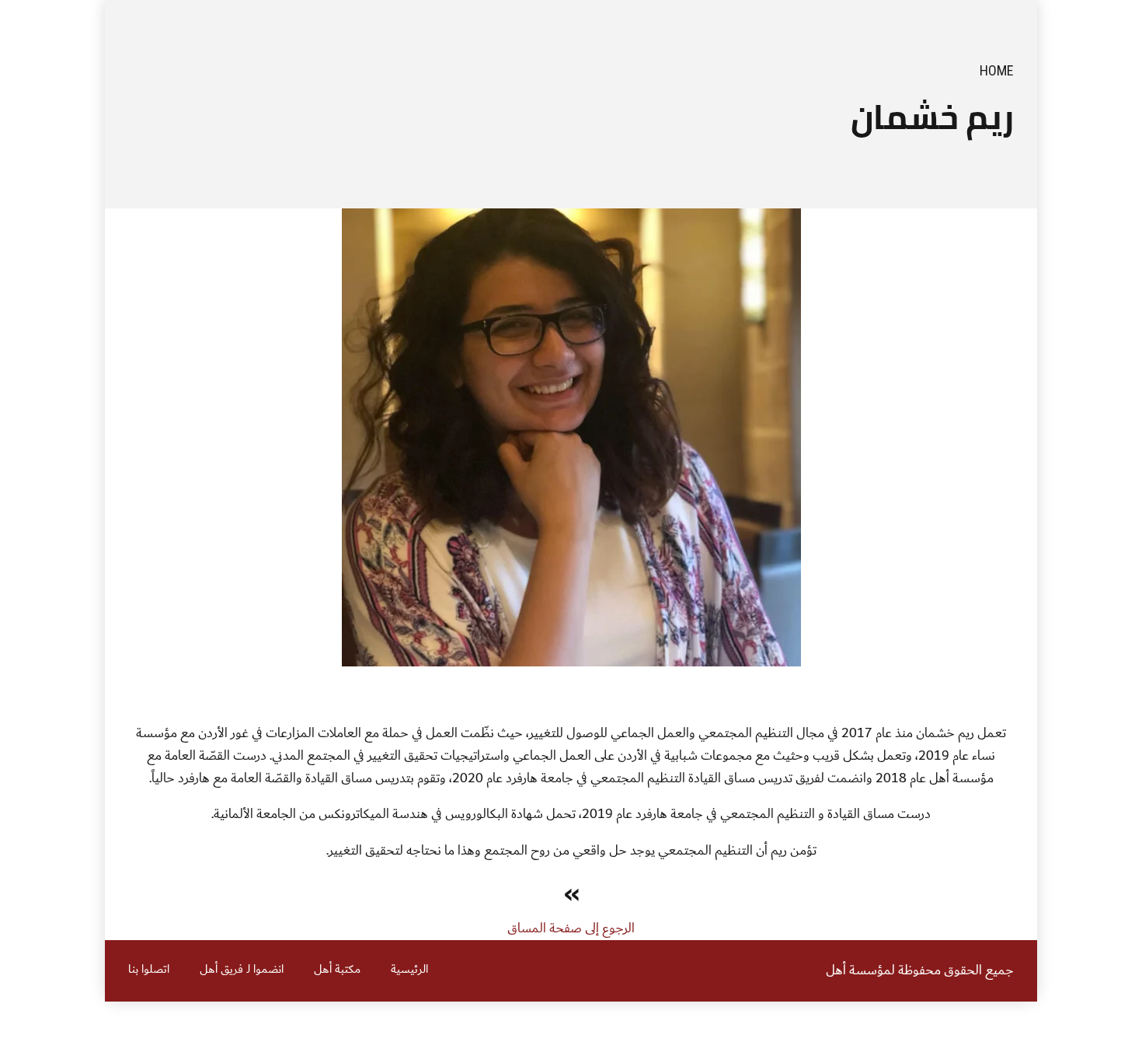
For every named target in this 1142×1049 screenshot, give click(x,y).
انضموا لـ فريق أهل (242, 970)
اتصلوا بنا (148, 970)
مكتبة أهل (337, 970)
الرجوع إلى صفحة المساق (571, 928)
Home (997, 70)
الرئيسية (409, 970)
